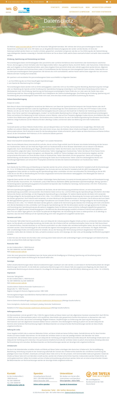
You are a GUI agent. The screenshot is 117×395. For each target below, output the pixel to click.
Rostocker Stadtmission (101, 12)
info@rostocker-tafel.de (18, 252)
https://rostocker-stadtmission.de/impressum (46, 301)
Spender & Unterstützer (68, 384)
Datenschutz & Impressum (79, 12)
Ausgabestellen (77, 7)
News (88, 7)
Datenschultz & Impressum (74, 393)
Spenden (65, 7)
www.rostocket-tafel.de (24, 47)
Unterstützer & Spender (101, 7)
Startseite (55, 7)
